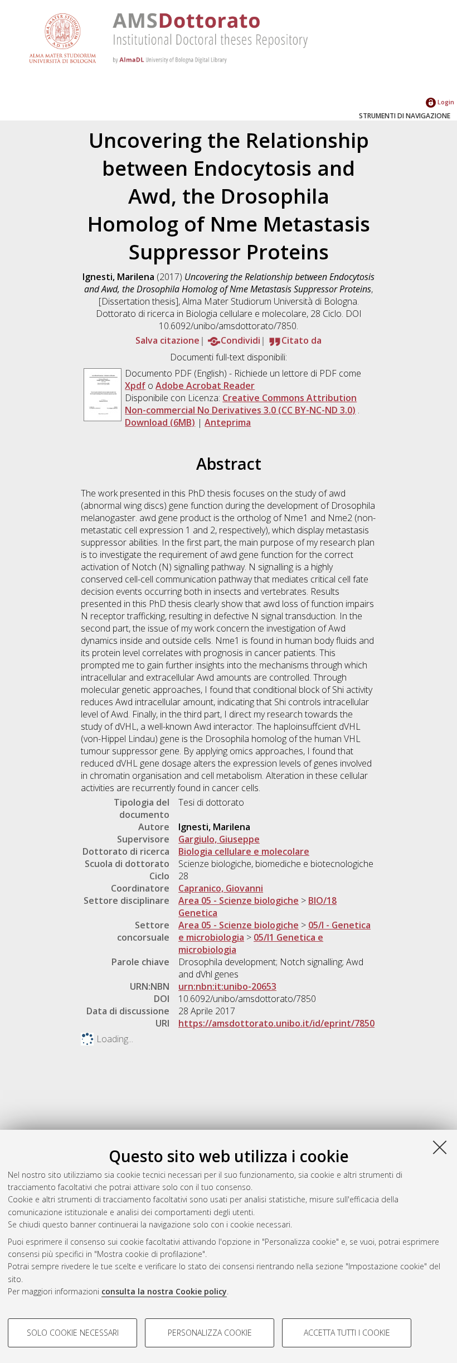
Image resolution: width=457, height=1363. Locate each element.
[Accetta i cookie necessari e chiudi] (440, 1147)
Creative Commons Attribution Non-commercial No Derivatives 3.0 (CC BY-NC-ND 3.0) (241, 404)
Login (445, 102)
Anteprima (228, 422)
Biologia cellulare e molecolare (243, 851)
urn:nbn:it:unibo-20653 (227, 986)
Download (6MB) (160, 422)
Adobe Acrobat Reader (205, 385)
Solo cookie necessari (73, 1332)
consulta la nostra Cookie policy (164, 1291)
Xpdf (135, 385)
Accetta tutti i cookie (347, 1332)
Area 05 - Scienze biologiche (238, 900)
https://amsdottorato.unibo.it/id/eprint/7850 (276, 1023)
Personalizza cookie (210, 1332)
